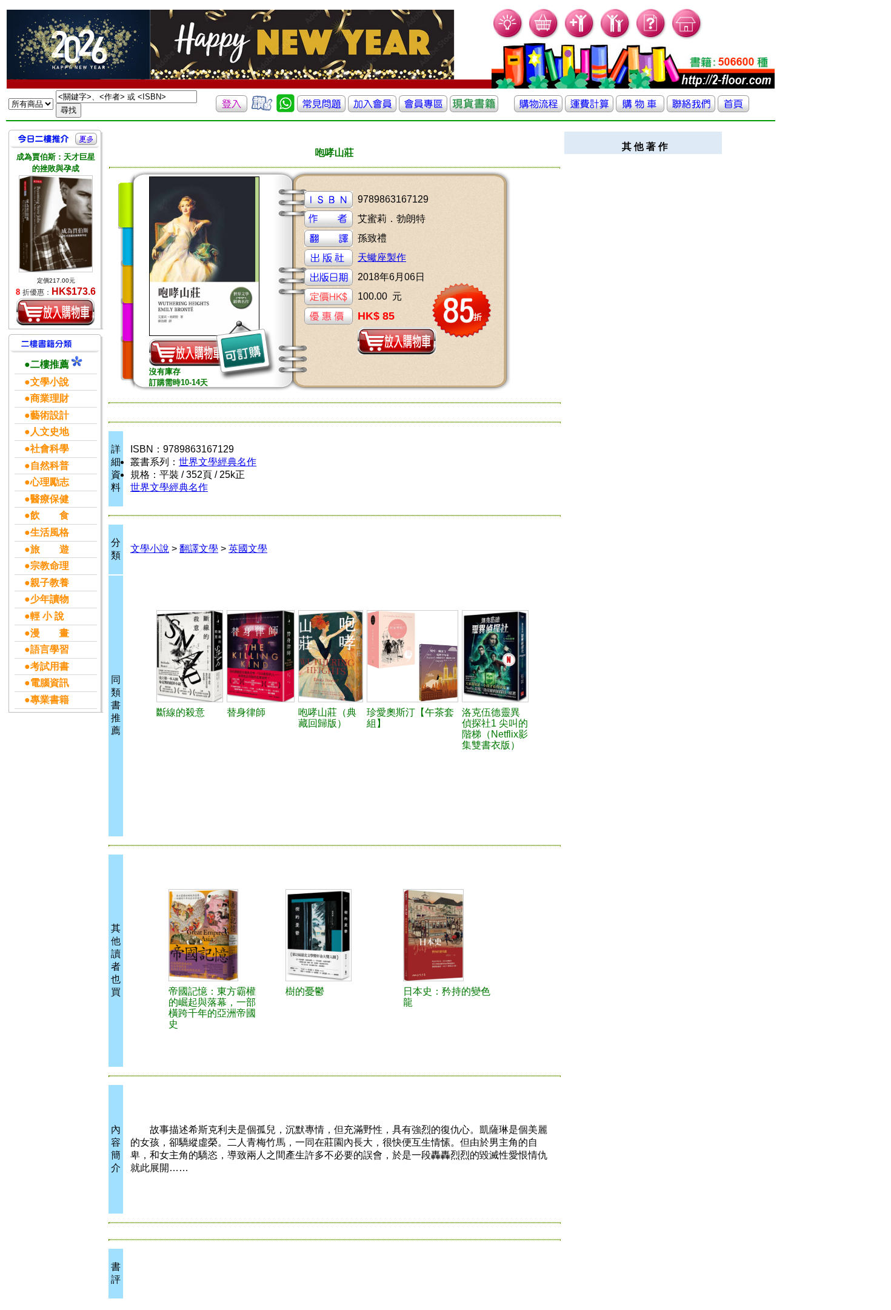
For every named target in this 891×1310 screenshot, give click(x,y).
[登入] (231, 109)
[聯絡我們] (691, 109)
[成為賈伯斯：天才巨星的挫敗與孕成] (56, 223)
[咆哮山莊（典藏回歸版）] (330, 656)
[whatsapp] (285, 109)
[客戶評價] (262, 109)
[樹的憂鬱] (330, 935)
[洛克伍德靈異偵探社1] (495, 656)
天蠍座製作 (382, 257)
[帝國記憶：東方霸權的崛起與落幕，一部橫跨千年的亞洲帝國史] (214, 935)
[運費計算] (589, 109)
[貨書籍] (474, 109)
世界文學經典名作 (217, 462)
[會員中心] (615, 37)
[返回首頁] (733, 109)
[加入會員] (579, 37)
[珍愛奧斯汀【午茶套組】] (412, 656)
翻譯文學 (198, 548)
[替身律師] (261, 656)
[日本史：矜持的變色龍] (448, 935)
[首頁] (687, 37)
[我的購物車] (544, 37)
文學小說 (149, 548)
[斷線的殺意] (189, 656)
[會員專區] (423, 109)
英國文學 (248, 548)
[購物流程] (538, 109)
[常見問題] (651, 37)
